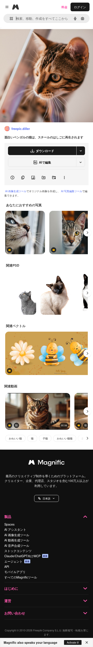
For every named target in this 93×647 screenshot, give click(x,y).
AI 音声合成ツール (16, 545)
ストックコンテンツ (18, 551)
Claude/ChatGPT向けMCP (25, 556)
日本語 (46, 498)
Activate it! (73, 642)
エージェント (16, 561)
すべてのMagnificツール (20, 577)
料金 (64, 7)
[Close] (86, 642)
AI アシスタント (15, 529)
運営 (7, 600)
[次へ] (87, 232)
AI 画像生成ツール (15, 191)
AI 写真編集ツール (71, 191)
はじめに (11, 588)
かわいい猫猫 (64, 438)
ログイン (80, 7)
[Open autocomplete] (10, 18)
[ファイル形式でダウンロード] (80, 150)
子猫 (45, 438)
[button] (46, 498)
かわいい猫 (15, 438)
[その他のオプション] (64, 177)
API (6, 566)
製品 (7, 516)
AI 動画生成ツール (16, 540)
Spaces (9, 524)
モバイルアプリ (15, 572)
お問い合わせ (14, 613)
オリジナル (30, 37)
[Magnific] (46, 463)
